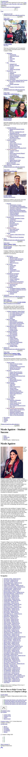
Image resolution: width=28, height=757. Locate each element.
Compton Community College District (16, 311)
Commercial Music (14, 214)
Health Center (13, 378)
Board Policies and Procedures (17, 323)
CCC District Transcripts (15, 315)
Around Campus (10, 362)
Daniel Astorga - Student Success (11, 605)
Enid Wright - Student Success (11, 611)
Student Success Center (15, 160)
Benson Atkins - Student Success (11, 590)
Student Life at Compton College (12, 353)
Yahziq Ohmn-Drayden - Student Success (13, 677)
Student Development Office (16, 392)
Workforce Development (9, 197)
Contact (8, 85)
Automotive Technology (15, 209)
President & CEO (14, 275)
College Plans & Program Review (15, 283)
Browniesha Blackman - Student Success (13, 593)
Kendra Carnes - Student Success (11, 635)
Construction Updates (15, 271)
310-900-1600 (4, 724)
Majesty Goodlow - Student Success (12, 640)
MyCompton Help (14, 374)
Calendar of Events (14, 339)
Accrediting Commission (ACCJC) (18, 289)
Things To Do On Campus (16, 363)
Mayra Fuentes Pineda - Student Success (13, 646)
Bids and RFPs (13, 327)
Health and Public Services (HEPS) (18, 134)
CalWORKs (12, 384)
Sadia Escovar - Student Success (11, 658)
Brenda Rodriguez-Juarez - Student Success (14, 592)
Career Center (13, 142)
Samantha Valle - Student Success (11, 659)
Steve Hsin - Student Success (10, 665)
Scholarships (13, 79)
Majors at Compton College (13, 164)
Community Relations (12, 331)
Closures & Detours (14, 404)
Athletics (6, 419)
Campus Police (13, 401)
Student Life (6, 347)
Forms (11, 60)
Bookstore (12, 158)
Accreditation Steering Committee (18, 288)
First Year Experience (9, 356)
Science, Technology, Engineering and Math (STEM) (18, 136)
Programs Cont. (10, 217)
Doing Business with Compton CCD (15, 326)
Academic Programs (11, 127)
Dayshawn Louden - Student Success (12, 607)
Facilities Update (13, 346)
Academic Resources (12, 149)
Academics (6, 88)
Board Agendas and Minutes (16, 322)
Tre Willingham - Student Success (11, 670)
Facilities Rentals (14, 330)
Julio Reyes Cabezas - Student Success (13, 632)
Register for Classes (14, 156)
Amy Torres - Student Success (11, 581)
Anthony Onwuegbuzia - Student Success (13, 585)
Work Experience (14, 230)
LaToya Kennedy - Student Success (12, 639)
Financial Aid (10, 70)
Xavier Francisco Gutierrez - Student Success (14, 675)
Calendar (6, 420)
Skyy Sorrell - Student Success (11, 662)
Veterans (12, 396)
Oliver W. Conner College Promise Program (17, 80)
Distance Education (11, 162)
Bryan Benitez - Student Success (11, 595)
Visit (11, 272)
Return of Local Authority (16, 324)
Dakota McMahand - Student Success (12, 604)
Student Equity (13, 388)
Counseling (12, 141)
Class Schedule (13, 154)
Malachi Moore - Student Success (11, 642)
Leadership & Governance (13, 273)
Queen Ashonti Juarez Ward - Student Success (14, 655)
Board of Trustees (14, 276)
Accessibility (7, 729)
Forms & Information (15, 76)
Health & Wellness (11, 377)
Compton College (5, 721)
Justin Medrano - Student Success (11, 634)
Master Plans (13, 285)
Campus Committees (14, 279)
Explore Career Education (10, 171)
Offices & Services (14, 262)
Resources (9, 236)
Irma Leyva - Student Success (11, 617)
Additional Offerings (11, 227)
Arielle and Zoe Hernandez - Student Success (14, 586)
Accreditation (10, 287)
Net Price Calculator (14, 65)
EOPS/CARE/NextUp (15, 386)
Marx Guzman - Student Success (11, 643)
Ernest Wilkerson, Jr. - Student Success (13, 613)
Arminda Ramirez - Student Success (12, 589)
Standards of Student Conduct (17, 412)
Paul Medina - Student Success (11, 654)
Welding (12, 226)
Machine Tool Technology (16, 221)
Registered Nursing (14, 223)
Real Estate (12, 222)
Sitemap (5, 732)
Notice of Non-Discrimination (17, 415)
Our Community (8, 300)
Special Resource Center (15, 390)
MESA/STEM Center (15, 161)
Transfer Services (14, 145)
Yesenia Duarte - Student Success (11, 678)
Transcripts (12, 58)
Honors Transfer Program (16, 144)
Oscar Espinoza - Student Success (12, 651)
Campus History (7, 248)
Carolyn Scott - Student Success (11, 597)
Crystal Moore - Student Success (11, 603)
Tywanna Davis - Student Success (12, 671)
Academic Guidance (11, 140)
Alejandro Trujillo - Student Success (12, 578)
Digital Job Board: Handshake (17, 237)
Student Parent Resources (16, 393)
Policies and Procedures (15, 411)
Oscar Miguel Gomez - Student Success (13, 652)
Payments (12, 66)
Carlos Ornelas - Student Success (11, 596)
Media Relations (13, 332)
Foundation (12, 316)
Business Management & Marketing (18, 211)
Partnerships (12, 231)
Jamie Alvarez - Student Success (11, 621)
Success (5, 438)
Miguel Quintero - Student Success (12, 648)
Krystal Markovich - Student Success (12, 638)
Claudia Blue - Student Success (11, 601)
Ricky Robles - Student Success (11, 656)
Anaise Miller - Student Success (11, 584)
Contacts (12, 68)
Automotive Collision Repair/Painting (18, 207)
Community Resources (12, 335)
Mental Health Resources (15, 380)
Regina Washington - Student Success (12, 674)
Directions (12, 266)
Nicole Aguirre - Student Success (11, 650)
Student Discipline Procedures (17, 413)
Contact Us (12, 261)
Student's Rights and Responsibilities (15, 408)
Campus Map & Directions (16, 372)
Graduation (12, 61)
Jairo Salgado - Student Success (11, 620)
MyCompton (7, 417)
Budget (11, 318)
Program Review (14, 284)
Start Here (6, 45)
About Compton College (10, 244)
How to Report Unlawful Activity (17, 405)
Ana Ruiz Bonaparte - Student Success (13, 582)
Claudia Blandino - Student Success (12, 600)
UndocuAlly (12, 394)
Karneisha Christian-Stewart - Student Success (14, 636)
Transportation (13, 269)
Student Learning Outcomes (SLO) (18, 148)
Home (5, 436)
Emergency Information (15, 400)
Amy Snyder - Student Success (11, 580)
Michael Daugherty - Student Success (12, 647)
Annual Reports (13, 292)
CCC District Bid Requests (16, 314)
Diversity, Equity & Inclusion (16, 258)
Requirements (13, 54)
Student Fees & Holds (15, 69)
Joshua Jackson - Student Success (11, 631)
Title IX (5, 726)
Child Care (12, 385)
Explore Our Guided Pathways (11, 94)
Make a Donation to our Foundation (12, 303)
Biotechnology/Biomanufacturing (17, 210)
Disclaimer (6, 728)
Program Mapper (8, 120)
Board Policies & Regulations (17, 281)
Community (6, 295)
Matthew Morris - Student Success (12, 644)
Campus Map (13, 265)
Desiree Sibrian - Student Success (11, 609)
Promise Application (14, 84)
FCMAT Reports (14, 338)
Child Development (14, 213)
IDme (11, 57)
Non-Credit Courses (14, 229)
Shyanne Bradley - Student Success (12, 661)
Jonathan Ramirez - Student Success (12, 627)
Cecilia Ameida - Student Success (11, 599)
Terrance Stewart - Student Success (12, 667)
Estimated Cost (13, 64)
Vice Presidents (13, 277)
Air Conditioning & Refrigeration (17, 206)
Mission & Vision (14, 257)
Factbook (12, 293)
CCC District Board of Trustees (17, 312)
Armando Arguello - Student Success (12, 588)
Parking (11, 268)
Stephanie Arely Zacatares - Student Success (14, 663)
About (5, 238)
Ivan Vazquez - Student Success (11, 619)
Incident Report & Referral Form (17, 376)
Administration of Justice (15, 205)
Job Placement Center (15, 146)
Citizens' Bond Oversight (12, 343)
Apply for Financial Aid (15, 74)
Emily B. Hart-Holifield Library (17, 157)
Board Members (13, 320)
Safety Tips (12, 407)
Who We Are (10, 256)
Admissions (9, 53)
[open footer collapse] (4, 708)
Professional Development (16, 260)
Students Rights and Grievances (17, 409)
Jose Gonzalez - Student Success (11, 630)
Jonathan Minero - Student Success (12, 626)
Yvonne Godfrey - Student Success (12, 679)
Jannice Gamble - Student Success (12, 623)
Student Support (10, 382)
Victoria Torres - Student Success (11, 673)
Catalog (11, 152)
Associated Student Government (17, 366)
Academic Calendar (14, 150)
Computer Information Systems (17, 215)
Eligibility (12, 73)
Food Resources (13, 381)
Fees (8, 62)
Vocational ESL (13, 225)
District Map (12, 337)
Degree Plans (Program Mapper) (17, 153)
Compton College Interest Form (17, 87)
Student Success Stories (15, 368)
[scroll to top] (2, 748)
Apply (5, 421)
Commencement (13, 365)
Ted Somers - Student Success (11, 666)
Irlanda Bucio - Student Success (11, 616)
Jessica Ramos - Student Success (11, 624)
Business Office (13, 328)
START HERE (4, 694)
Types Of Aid (13, 72)
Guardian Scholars (14, 389)
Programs (9, 203)
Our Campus (10, 264)
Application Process (14, 56)
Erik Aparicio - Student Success (11, 612)
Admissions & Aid (8, 14)
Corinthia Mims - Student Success (12, 681)
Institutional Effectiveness (13, 291)
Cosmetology (13, 219)
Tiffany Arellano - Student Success (12, 669)
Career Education (8, 165)
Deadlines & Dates (14, 77)
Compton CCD (13, 280)
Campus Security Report (15, 403)
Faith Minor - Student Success (11, 615)
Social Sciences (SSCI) (15, 138)
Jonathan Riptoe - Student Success (12, 628)
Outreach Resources (14, 341)
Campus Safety (10, 398)
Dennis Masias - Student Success (11, 608)
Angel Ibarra (7, 682)
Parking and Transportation (16, 373)
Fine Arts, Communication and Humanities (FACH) (17, 132)
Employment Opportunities (16, 342)
